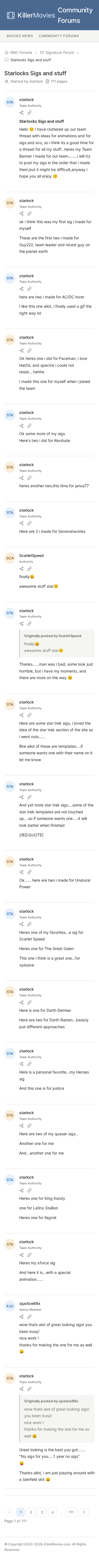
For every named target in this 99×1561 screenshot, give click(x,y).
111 (71, 1512)
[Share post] (21, 112)
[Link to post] (29, 112)
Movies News (20, 36)
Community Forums (55, 15)
